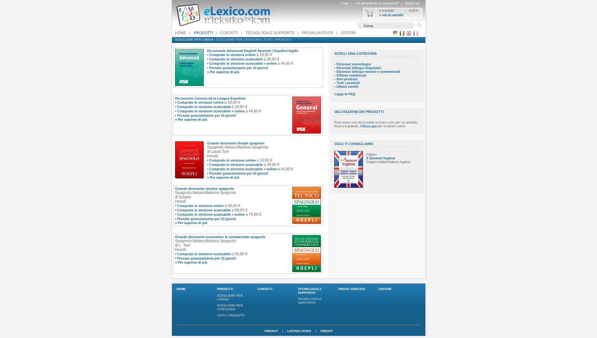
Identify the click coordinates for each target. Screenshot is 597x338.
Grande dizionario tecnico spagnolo (204, 188)
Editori (348, 33)
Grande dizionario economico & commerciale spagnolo (220, 237)
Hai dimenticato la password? (377, 3)
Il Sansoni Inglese (380, 158)
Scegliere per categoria (238, 39)
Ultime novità (347, 86)
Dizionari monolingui (353, 64)
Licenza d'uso (299, 331)
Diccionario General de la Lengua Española (210, 98)
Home (180, 33)
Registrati (412, 3)
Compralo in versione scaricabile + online (243, 63)
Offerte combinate (351, 75)
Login (345, 3)
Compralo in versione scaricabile (236, 59)
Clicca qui (368, 126)
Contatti (229, 33)
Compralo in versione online (232, 55)
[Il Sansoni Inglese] (348, 187)
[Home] (223, 28)
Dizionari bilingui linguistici (359, 68)
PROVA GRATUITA (317, 33)
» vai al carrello (391, 15)
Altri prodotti (347, 79)
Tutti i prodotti (277, 39)
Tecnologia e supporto (269, 33)
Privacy (271, 331)
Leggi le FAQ (344, 94)
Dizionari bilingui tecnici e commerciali (368, 71)
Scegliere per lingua (194, 39)
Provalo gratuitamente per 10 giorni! (238, 68)
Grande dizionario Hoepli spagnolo (236, 143)
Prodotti (203, 33)
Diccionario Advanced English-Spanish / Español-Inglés (252, 51)
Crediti (326, 331)
